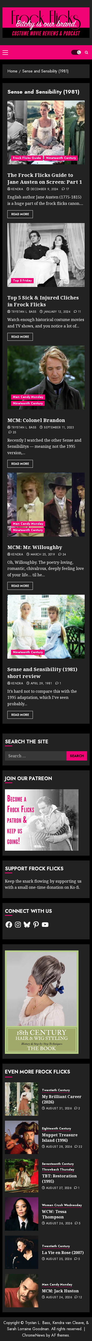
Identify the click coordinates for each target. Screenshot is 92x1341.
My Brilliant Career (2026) (61, 1099)
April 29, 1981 (41, 684)
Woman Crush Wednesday (62, 1205)
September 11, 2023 (59, 428)
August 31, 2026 (59, 1109)
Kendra (17, 189)
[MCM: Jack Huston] (21, 1290)
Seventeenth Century (58, 1164)
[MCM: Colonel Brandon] (46, 377)
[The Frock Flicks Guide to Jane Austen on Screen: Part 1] (46, 132)
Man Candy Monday (28, 397)
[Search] (86, 52)
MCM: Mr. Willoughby (34, 547)
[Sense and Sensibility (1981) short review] (46, 627)
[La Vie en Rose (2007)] (21, 1252)
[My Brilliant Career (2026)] (21, 1099)
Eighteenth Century (56, 1129)
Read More (20, 214)
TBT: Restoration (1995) (59, 1178)
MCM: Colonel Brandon (36, 420)
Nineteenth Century (61, 158)
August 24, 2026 (59, 1297)
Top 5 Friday (22, 280)
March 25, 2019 (43, 555)
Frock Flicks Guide (27, 158)
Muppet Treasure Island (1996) (60, 1137)
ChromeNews (33, 1335)
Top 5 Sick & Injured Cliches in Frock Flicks (43, 301)
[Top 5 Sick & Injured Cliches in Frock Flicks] (46, 255)
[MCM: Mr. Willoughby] (46, 504)
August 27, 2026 (59, 1188)
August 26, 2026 (59, 1224)
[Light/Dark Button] (76, 52)
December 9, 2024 (44, 189)
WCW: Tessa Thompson (54, 1214)
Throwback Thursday (58, 1170)
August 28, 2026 (59, 1147)
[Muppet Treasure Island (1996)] (21, 1137)
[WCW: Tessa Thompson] (21, 1214)
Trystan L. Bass (23, 312)
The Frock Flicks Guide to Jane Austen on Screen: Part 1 (44, 178)
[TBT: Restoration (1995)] (21, 1175)
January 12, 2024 (57, 312)
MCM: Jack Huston (60, 1291)
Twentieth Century (56, 1090)
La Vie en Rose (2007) (63, 1252)
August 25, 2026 (59, 1259)
